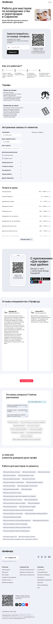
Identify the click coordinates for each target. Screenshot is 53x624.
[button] (12, 162)
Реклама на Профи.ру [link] (43, 575)
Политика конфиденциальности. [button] (17, 618)
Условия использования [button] (9, 577)
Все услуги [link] (5, 572)
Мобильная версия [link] (7, 582)
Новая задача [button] (6, 569)
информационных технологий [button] (10, 615)
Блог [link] (38, 587)
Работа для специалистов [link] (27, 575)
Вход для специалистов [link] (26, 572)
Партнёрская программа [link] (44, 580)
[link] (35, 279)
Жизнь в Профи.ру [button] (42, 585)
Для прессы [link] (40, 577)
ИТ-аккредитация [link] (42, 572)
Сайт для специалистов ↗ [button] (27, 569)
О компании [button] (41, 569)
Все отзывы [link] (5, 575)
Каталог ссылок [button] (6, 580)
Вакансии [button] (40, 582)
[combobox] (12, 148)
